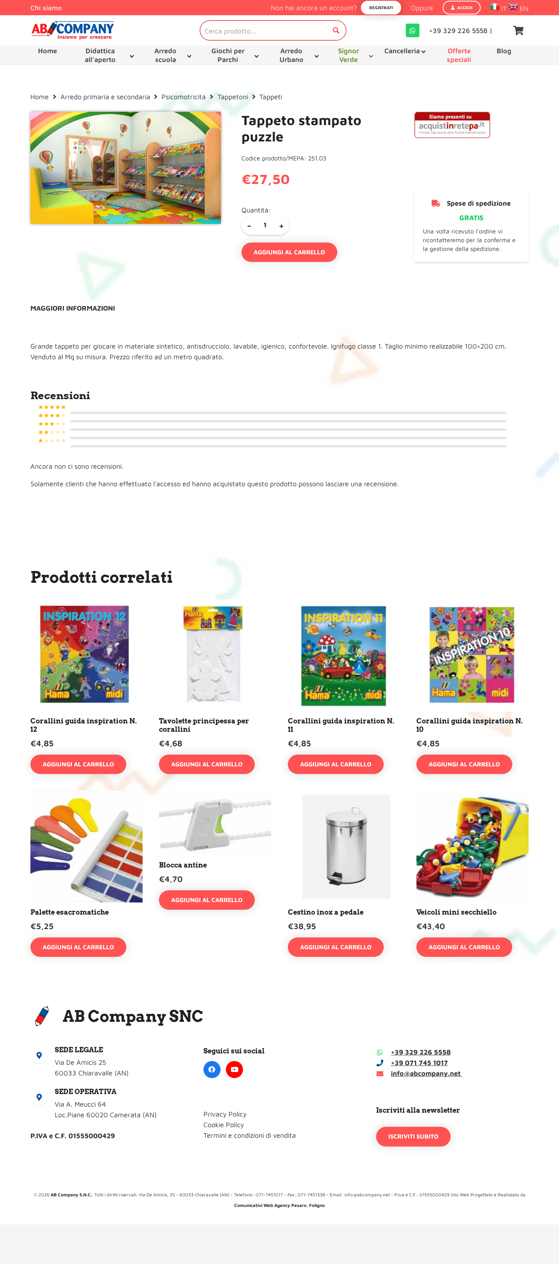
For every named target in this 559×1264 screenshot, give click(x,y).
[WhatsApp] (412, 30)
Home (39, 97)
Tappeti (270, 97)
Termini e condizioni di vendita (249, 1135)
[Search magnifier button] (336, 30)
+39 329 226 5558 (421, 1052)
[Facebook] (212, 1069)
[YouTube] (234, 1069)
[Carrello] (518, 30)
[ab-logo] (72, 30)
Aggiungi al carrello (289, 252)
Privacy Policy (225, 1114)
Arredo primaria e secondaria (105, 97)
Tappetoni (233, 97)
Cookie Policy (223, 1125)
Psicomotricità (184, 97)
